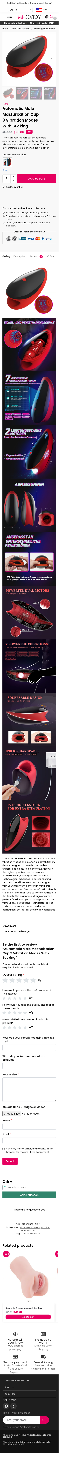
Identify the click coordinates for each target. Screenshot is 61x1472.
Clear (5, 170)
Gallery (6, 256)
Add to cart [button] (28, 1316)
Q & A (50, 256)
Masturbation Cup (31, 1233)
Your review (10, 1074)
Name (7, 1120)
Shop (7, 1387)
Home (5, 28)
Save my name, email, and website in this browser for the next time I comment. (30, 1150)
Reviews (36, 256)
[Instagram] (13, 1406)
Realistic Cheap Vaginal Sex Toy (24, 1308)
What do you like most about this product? (24, 1058)
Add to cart (36, 178)
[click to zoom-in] (29, 59)
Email (6, 1134)
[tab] (6, 256)
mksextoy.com (34, 1435)
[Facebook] (6, 1406)
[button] (52, 17)
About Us (10, 1394)
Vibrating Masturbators (45, 28)
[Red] (7, 162)
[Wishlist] (51, 1255)
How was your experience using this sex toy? (28, 1039)
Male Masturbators (21, 28)
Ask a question (29, 1195)
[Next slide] (51, 59)
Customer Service (15, 1380)
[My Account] (47, 17)
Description (20, 256)
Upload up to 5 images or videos (24, 1107)
